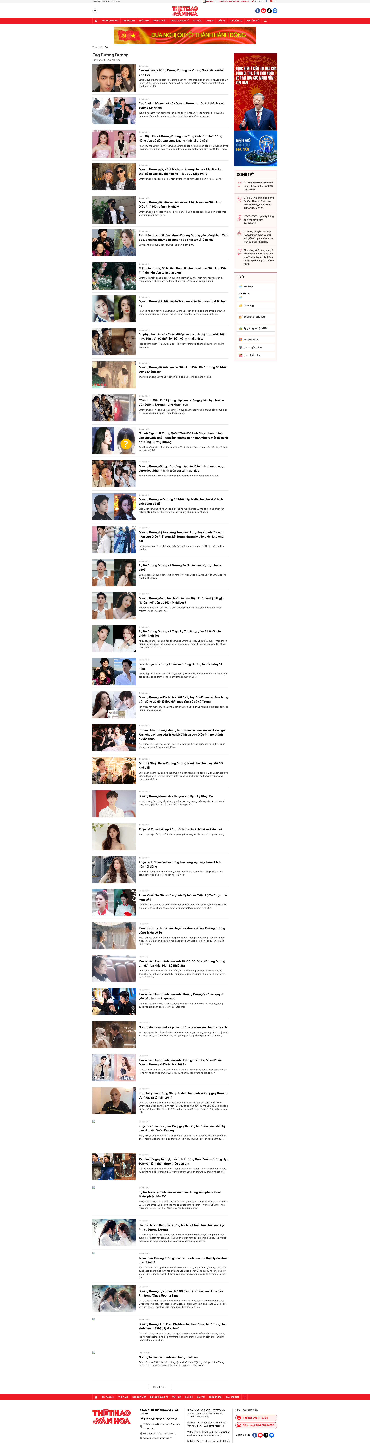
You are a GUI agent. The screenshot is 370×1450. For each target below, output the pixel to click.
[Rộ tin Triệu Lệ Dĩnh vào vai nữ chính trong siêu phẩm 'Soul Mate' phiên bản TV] (114, 1199)
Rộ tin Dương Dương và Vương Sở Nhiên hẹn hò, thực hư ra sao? (180, 567)
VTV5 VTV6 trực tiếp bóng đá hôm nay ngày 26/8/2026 (259, 220)
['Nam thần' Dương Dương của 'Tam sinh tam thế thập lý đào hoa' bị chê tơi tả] (114, 1265)
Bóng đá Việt (159, 21)
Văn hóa (197, 21)
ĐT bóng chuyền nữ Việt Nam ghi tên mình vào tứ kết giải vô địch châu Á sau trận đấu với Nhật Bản (259, 236)
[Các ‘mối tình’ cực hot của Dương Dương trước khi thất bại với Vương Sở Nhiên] (114, 111)
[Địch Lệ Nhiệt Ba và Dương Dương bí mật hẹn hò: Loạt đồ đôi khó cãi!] (114, 770)
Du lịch (209, 21)
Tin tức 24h (129, 21)
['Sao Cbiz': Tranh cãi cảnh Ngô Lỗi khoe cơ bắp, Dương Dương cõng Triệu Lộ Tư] (114, 935)
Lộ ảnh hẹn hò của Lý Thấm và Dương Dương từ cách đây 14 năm (181, 666)
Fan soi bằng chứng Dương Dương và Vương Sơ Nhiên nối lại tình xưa (181, 72)
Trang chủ (97, 47)
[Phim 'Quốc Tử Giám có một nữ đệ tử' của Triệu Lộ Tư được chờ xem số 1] (114, 902)
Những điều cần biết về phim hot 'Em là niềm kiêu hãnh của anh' (183, 1027)
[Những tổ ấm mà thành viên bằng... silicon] (114, 1364)
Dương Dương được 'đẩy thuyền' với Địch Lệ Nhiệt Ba (176, 796)
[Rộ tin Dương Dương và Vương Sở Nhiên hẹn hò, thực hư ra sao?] (114, 573)
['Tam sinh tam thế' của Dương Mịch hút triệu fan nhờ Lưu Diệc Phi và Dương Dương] (114, 1232)
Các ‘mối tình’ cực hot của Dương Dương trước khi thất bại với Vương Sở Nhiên (182, 105)
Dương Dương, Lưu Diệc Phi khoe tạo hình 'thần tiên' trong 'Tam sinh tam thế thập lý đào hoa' (183, 1326)
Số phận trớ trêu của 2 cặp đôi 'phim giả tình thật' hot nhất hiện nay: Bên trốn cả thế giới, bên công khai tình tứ (182, 336)
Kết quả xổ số (251, 339)
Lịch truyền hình (253, 347)
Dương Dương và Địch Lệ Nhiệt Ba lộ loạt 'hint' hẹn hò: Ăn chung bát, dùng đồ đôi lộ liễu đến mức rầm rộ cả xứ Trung (183, 699)
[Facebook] (266, 1)
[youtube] (263, 10)
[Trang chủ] (96, 21)
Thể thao (144, 21)
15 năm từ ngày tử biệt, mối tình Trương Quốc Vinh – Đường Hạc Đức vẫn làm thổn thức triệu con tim (183, 1161)
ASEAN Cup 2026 (110, 21)
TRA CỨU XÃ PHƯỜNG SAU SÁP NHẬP (234, 1)
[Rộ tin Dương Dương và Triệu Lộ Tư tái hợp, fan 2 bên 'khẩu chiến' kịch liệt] (114, 639)
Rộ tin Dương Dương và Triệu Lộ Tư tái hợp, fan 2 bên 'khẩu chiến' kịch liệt (180, 633)
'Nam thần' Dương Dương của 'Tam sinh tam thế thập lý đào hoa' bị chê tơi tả (183, 1260)
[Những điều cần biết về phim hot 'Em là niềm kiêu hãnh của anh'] (114, 1034)
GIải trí (221, 21)
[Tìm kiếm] (95, 10)
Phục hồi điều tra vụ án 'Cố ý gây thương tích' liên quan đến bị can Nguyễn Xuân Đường (182, 1128)
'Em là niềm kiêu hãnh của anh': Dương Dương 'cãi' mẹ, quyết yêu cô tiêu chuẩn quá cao (181, 996)
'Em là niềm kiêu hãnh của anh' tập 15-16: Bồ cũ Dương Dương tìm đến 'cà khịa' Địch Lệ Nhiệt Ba (182, 963)
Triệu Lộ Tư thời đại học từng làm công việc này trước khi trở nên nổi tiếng (181, 864)
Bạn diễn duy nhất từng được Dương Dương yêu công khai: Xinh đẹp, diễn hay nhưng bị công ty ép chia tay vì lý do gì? (183, 237)
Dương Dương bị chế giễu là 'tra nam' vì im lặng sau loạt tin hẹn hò (182, 303)
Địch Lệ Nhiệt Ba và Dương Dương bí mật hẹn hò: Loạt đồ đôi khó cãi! (181, 765)
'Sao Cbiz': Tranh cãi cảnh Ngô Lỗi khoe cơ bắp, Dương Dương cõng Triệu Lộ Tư (182, 930)
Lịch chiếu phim (252, 355)
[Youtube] (271, 1)
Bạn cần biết (253, 21)
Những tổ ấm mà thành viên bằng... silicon (168, 1357)
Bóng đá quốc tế (180, 21)
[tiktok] (269, 10)
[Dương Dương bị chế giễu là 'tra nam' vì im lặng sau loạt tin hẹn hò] (114, 309)
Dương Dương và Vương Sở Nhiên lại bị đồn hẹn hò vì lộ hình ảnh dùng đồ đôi (181, 501)
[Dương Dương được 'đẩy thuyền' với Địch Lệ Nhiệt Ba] (114, 803)
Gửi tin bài (258, 1)
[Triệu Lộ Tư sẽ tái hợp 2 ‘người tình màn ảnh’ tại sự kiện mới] (114, 836)
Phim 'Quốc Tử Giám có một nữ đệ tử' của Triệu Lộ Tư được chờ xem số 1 (183, 897)
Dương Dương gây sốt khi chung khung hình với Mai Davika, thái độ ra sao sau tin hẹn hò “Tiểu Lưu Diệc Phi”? (180, 171)
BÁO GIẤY (209, 1)
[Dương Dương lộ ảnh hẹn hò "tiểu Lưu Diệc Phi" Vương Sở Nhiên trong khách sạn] (114, 375)
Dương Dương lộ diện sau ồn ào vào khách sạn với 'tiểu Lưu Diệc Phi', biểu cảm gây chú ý (180, 204)
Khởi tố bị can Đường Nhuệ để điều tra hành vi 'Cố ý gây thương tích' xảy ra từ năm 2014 (183, 1095)
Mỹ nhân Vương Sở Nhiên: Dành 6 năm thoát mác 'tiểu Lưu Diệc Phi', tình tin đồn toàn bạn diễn (183, 270)
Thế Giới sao (236, 21)
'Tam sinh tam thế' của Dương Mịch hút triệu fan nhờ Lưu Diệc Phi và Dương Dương (182, 1227)
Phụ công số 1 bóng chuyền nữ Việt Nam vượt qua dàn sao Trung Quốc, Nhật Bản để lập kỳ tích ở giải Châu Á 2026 (259, 257)
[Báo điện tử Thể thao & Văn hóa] (185, 11)
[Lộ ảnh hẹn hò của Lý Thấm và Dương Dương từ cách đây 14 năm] (114, 671)
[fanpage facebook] (257, 10)
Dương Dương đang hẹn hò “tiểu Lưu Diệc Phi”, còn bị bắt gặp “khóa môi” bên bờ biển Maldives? (181, 600)
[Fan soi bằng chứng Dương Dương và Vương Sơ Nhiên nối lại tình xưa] (114, 78)
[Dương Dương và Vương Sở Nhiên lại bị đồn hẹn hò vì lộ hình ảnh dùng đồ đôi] (114, 507)
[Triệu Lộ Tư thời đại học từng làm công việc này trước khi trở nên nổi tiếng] (114, 869)
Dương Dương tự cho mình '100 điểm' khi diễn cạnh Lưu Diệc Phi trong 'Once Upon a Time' (181, 1293)
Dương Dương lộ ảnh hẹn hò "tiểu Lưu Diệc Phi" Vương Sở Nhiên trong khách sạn (183, 369)
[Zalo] (275, 10)
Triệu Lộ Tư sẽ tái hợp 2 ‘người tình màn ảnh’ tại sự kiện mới (180, 829)
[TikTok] (276, 1)
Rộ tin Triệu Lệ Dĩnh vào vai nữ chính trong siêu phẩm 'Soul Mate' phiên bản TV (180, 1194)
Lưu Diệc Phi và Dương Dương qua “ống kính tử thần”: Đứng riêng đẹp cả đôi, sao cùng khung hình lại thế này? (180, 138)
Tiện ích (241, 277)
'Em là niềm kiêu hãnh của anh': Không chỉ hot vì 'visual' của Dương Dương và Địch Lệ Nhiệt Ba (180, 1062)
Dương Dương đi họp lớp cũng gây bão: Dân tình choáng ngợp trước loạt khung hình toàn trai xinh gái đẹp (182, 468)
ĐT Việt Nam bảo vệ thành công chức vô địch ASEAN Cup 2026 (258, 186)
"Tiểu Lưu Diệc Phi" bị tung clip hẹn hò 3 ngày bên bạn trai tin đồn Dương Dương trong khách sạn (181, 402)
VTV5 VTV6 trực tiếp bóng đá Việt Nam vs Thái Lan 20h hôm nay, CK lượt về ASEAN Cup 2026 (259, 203)
